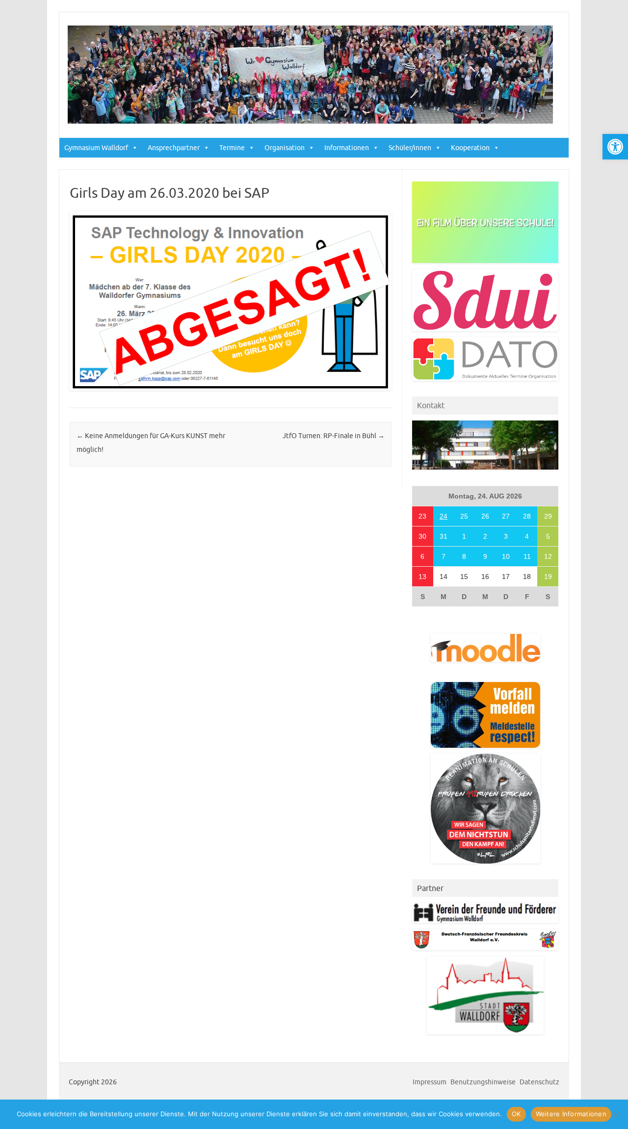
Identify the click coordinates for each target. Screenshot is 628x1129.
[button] (615, 146)
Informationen (346, 148)
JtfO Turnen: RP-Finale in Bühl (334, 436)
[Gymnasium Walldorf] (310, 121)
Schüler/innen (410, 148)
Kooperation (470, 148)
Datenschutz (539, 1082)
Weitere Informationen (571, 1114)
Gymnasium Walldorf (96, 148)
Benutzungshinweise (483, 1082)
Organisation (284, 148)
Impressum (429, 1082)
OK (516, 1114)
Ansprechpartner (174, 148)
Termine (232, 148)
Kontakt (431, 405)
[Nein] (616, 1114)
